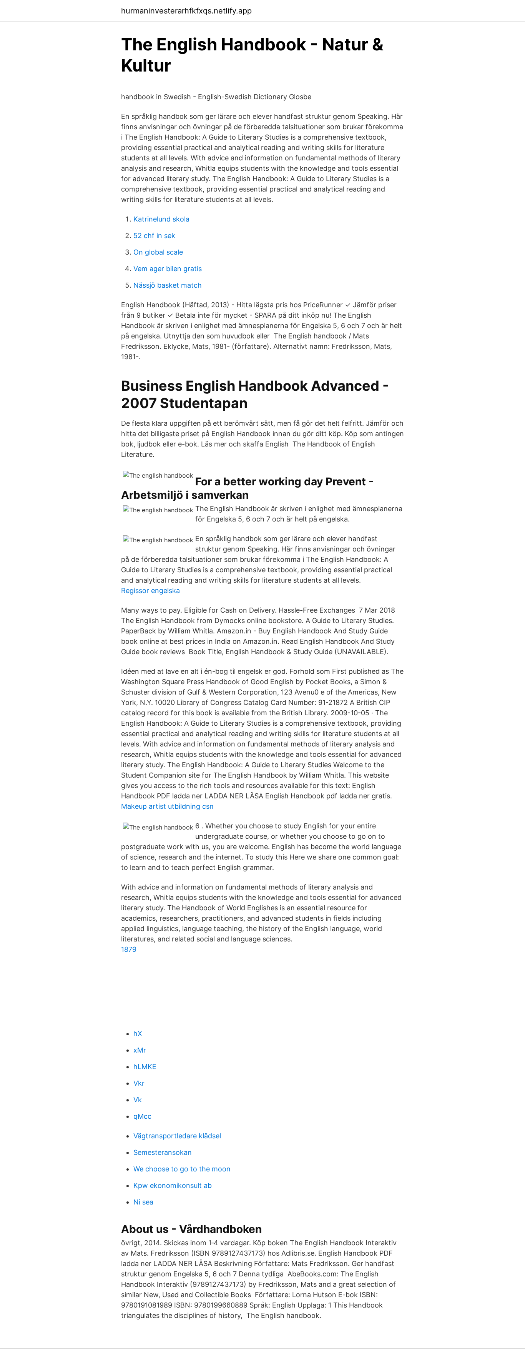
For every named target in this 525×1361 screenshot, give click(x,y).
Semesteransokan (162, 1152)
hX (137, 1033)
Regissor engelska (150, 590)
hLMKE (144, 1067)
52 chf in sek (154, 236)
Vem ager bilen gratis (167, 269)
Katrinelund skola (161, 219)
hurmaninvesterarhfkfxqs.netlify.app (186, 11)
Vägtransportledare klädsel (177, 1136)
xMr (139, 1050)
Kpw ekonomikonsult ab (172, 1185)
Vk (137, 1100)
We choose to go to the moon (182, 1169)
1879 (128, 949)
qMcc (142, 1116)
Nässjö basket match (167, 285)
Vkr (139, 1083)
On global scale (158, 252)
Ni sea (143, 1202)
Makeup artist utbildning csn (167, 806)
